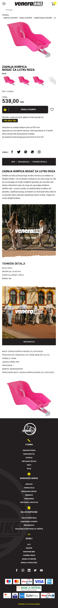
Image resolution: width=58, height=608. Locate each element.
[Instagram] (22, 570)
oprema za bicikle (11, 18)
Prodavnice (29, 499)
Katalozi (29, 484)
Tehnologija (29, 488)
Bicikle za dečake (29, 559)
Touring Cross (29, 555)
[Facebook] (16, 570)
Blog (29, 469)
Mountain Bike (29, 552)
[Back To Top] (50, 600)
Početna (5, 15)
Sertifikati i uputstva (29, 502)
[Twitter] (35, 570)
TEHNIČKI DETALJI (39, 162)
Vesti (29, 465)
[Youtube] (41, 570)
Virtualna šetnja (29, 461)
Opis (13, 162)
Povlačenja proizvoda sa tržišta (29, 529)
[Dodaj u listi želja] (52, 109)
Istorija (29, 458)
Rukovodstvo (29, 454)
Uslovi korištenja (29, 518)
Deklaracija (23, 162)
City (29, 545)
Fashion (29, 548)
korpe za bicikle (26, 18)
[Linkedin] (29, 570)
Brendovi (29, 495)
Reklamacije (29, 525)
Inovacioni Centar (29, 491)
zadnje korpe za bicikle (43, 18)
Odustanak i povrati (29, 522)
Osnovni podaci (29, 450)
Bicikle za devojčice (29, 563)
